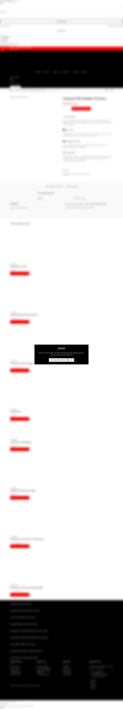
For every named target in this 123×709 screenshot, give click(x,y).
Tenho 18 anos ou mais (58, 360)
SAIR (71, 360)
